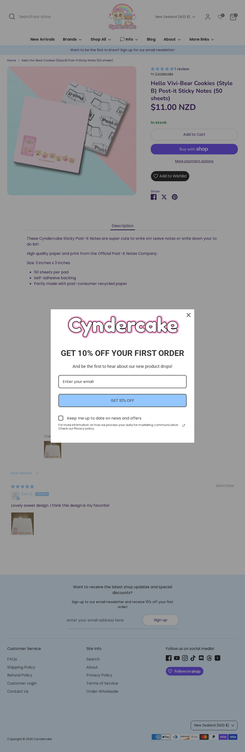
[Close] (188, 315)
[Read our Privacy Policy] (184, 425)
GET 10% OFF (122, 400)
